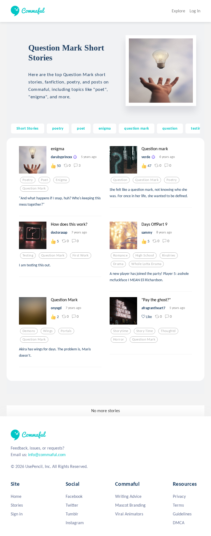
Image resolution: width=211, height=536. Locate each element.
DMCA (178, 522)
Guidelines (182, 514)
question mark (136, 128)
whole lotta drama (146, 264)
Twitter (72, 505)
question (169, 128)
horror (118, 339)
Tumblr (72, 514)
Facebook (74, 496)
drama (118, 264)
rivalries (168, 255)
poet (81, 128)
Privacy (179, 496)
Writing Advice (128, 496)
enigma (105, 128)
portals (66, 331)
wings (48, 331)
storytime (120, 331)
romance (120, 255)
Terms (178, 505)
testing (197, 128)
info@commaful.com (47, 454)
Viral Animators (129, 514)
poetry (58, 128)
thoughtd (168, 331)
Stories (17, 505)
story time (144, 331)
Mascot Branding (130, 505)
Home (16, 496)
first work (81, 255)
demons (29, 331)
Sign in (17, 514)
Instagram (75, 522)
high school (144, 255)
